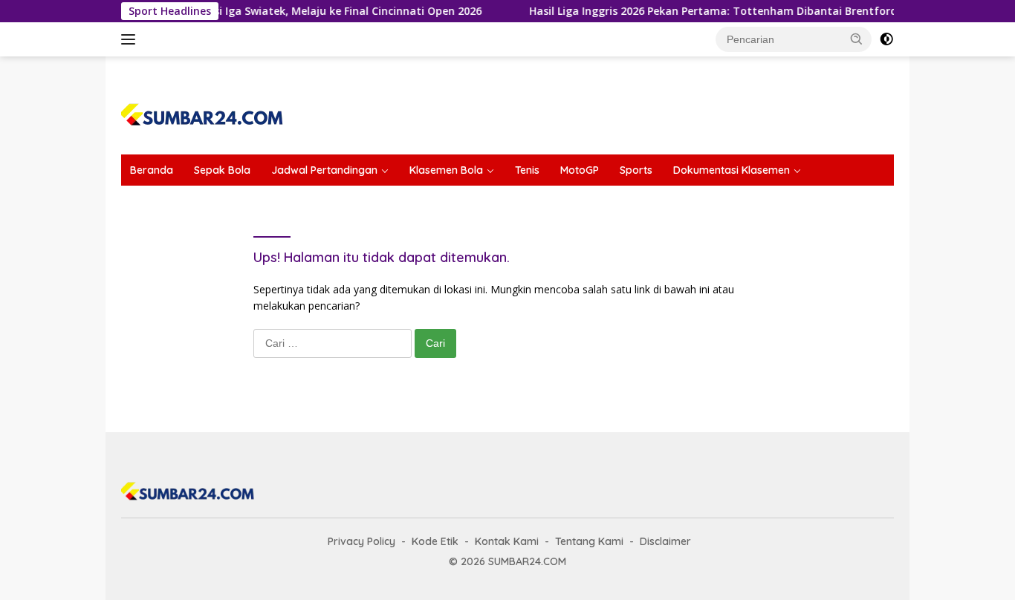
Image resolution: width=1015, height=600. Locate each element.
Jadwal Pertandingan (324, 170)
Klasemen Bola (446, 170)
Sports (636, 170)
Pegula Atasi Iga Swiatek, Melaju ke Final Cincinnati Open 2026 (311, 11)
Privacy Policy (361, 541)
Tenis (527, 170)
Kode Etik (435, 541)
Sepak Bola (222, 170)
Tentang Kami (589, 541)
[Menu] (131, 39)
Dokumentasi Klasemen (731, 170)
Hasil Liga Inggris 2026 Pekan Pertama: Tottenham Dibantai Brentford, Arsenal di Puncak (752, 11)
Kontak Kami (507, 541)
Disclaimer (665, 541)
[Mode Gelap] (886, 39)
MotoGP (579, 170)
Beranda (151, 170)
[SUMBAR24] (202, 112)
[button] (857, 38)
